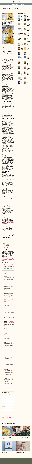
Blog (16, 4)
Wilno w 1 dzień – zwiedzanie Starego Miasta (28, 34)
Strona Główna (11, 4)
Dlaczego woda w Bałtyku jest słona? (21, 39)
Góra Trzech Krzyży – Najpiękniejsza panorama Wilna (28, 83)
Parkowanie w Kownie (21, 19)
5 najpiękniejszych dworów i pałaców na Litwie (29, 24)
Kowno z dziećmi (28, 53)
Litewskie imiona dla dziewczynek (20, 452)
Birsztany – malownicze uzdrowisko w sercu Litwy (28, 68)
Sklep (19, 4)
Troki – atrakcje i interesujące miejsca (21, 68)
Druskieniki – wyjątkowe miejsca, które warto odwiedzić (21, 29)
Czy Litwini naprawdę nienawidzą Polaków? (22, 437)
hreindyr (5, 378)
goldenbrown (5, 369)
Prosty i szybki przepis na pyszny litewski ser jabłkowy (8, 259)
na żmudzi (11, 67)
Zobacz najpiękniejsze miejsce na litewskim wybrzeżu (28, 29)
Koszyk (22, 4)
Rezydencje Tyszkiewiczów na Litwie (22, 34)
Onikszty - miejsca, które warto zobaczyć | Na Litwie (9, 329)
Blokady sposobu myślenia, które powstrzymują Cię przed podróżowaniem (29, 73)
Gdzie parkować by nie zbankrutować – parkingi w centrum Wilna (28, 40)
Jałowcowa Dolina (28, 16)
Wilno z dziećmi (21, 53)
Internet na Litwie (28, 44)
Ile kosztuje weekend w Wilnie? (28, 78)
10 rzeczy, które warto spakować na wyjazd (21, 63)
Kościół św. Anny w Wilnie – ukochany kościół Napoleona (28, 58)
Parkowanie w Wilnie (21, 16)
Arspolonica (5, 310)
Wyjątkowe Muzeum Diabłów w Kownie (28, 20)
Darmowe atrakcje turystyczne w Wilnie (21, 78)
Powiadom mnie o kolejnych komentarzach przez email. (8, 412)
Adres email (3, 406)
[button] (16, 459)
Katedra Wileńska (21, 57)
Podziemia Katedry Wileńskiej (21, 49)
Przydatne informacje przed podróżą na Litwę (28, 49)
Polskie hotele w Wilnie (21, 24)
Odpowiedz (5, 269)
